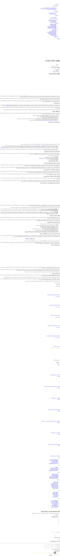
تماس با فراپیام (55, 481)
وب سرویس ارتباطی (53, 18)
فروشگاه (56, 467)
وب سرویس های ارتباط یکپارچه (53, 463)
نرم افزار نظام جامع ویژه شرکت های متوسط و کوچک (48, 8)
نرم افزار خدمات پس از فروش (51, 9)
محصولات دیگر (56, 15)
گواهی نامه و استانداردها (54, 485)
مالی (57, 64)
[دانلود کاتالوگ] (58, 535)
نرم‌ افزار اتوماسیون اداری (54, 462)
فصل (57, 362)
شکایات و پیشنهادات (55, 492)
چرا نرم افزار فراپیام (55, 486)
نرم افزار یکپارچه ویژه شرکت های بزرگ (50, 7)
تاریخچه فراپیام (56, 482)
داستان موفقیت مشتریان (54, 483)
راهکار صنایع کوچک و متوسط (53, 476)
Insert (50, 555)
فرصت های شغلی (55, 494)
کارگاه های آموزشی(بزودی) (54, 501)
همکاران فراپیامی (55, 488)
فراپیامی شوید (56, 495)
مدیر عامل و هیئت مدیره (54, 484)
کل (57, 363)
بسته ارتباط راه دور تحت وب (54, 469)
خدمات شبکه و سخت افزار (54, 468)
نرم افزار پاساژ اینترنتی (52, 13)
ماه (57, 361)
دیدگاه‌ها (54, 71)
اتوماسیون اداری (53, 17)
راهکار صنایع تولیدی (55, 475)
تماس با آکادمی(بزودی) (54, 506)
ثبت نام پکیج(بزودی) (55, 504)
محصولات (56, 4)
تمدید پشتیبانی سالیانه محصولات (53, 470)
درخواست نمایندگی (55, 493)
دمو (55, 535)
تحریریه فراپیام (58, 69)
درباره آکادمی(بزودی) (55, 500)
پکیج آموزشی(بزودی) (55, 503)
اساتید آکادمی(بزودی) (55, 505)
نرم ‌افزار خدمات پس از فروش (53, 460)
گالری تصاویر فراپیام (55, 487)
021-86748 (58, 38)
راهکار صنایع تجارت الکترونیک (53, 477)
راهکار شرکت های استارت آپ (53, 478)
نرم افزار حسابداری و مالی (54, 459)
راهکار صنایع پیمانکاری (54, 474)
